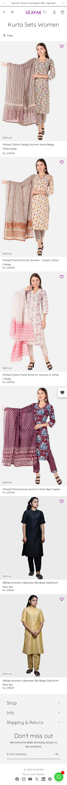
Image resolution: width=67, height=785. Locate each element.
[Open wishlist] (62, 392)
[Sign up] (56, 754)
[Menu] (4, 12)
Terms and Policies (33, 774)
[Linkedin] (43, 779)
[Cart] (62, 12)
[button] (44, 12)
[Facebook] (17, 779)
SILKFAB (38, 769)
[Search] (12, 12)
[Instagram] (23, 779)
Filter (10, 35)
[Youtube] (30, 779)
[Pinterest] (50, 779)
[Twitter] (37, 779)
